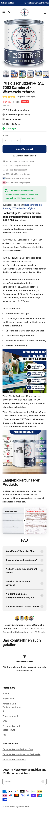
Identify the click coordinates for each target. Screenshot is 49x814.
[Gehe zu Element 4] (30, 74)
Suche (6, 693)
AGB (5, 721)
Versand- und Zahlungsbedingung (12, 707)
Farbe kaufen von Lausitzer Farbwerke (21, 754)
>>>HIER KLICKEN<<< (16, 415)
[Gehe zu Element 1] (6, 74)
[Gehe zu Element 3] (22, 74)
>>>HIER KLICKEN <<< (25, 399)
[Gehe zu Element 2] (14, 74)
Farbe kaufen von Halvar (14, 759)
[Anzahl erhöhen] (17, 140)
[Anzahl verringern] (6, 140)
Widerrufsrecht (10, 716)
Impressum (8, 698)
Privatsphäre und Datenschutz (11, 728)
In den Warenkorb (24, 149)
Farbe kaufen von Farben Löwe (18, 749)
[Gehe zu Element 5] (38, 74)
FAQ (4, 734)
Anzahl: (6, 135)
